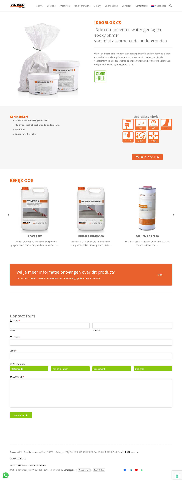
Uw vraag (18, 376)
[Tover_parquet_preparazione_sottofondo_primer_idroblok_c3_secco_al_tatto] (128, 137)
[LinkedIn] (130, 470)
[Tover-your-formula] (18, 5)
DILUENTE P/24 (153, 236)
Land (13, 350)
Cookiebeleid (99, 470)
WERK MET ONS (18, 458)
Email (16, 337)
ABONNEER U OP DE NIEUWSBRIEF (28, 465)
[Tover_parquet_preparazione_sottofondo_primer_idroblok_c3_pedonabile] (166, 124)
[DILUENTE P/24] (153, 208)
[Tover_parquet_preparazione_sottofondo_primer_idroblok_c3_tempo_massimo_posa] (141, 137)
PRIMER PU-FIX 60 (40, 236)
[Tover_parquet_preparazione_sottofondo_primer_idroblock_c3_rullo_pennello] (128, 124)
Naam (16, 320)
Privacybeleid (84, 470)
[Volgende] (173, 215)
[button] (71, 5)
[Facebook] (125, 470)
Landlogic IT (70, 469)
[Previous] (8, 215)
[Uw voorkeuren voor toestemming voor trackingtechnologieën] (177, 476)
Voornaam (96, 330)
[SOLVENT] (100, 76)
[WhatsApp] (142, 470)
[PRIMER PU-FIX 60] (40, 208)
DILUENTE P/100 (96, 236)
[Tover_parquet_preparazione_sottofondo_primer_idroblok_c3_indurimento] (153, 137)
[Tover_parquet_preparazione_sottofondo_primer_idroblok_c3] (49, 59)
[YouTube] (136, 470)
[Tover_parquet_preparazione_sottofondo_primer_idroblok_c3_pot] (153, 124)
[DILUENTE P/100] (97, 208)
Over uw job (19, 364)
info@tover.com (131, 452)
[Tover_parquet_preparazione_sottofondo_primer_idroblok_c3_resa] (141, 124)
